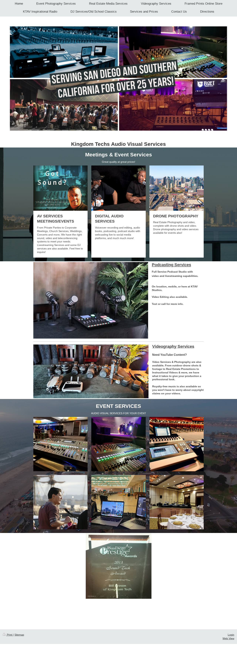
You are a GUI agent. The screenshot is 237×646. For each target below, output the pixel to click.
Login (231, 634)
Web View (228, 638)
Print (9, 634)
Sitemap (19, 634)
